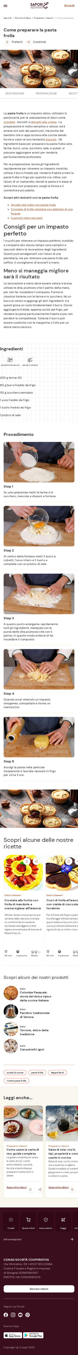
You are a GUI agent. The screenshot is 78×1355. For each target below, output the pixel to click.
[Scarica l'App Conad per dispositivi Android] (33, 1335)
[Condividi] (28, 42)
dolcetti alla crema (44, 122)
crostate (9, 122)
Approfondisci (17, 1187)
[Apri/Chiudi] (72, 1239)
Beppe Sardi (57, 1072)
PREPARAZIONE (46, 93)
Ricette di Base (23, 18)
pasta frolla (37, 1072)
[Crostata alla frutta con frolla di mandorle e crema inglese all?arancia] (23, 873)
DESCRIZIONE (14, 93)
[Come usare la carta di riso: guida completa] (23, 1123)
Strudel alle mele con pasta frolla (33, 205)
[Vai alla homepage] (39, 5)
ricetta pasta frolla (16, 1080)
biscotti (51, 139)
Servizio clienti (39, 1288)
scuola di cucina (15, 1072)
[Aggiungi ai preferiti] (7, 42)
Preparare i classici (44, 18)
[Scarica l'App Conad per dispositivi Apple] (13, 1335)
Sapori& (8, 18)
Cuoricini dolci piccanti (27, 218)
